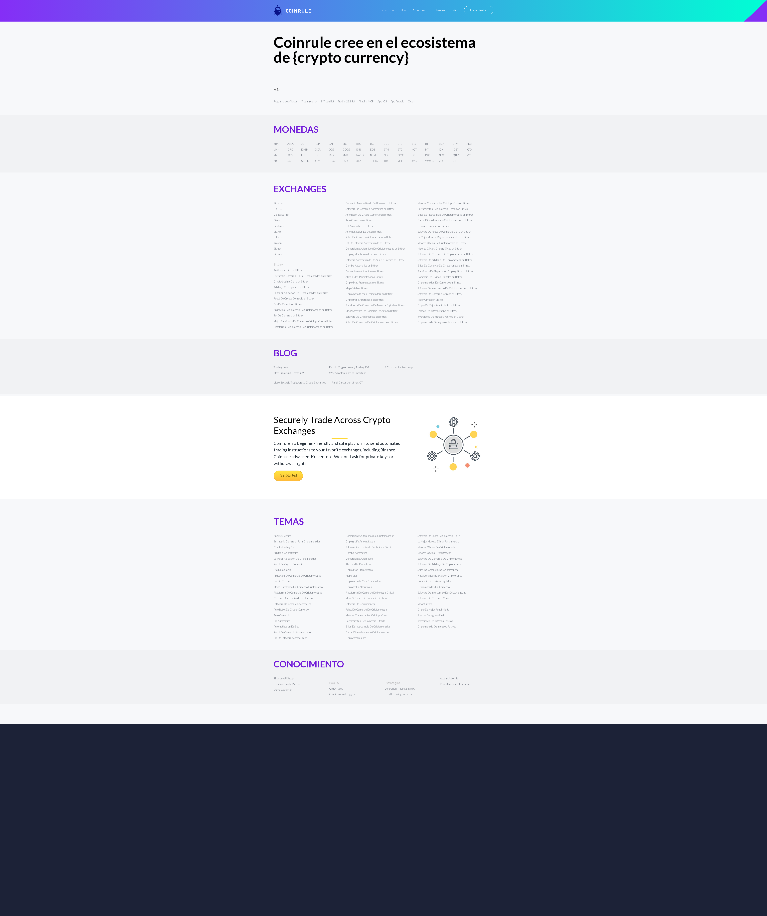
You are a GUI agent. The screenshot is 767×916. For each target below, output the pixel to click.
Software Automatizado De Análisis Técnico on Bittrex (375, 260)
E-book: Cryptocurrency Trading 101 (349, 367)
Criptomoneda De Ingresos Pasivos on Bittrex (442, 322)
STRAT (332, 161)
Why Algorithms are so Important (347, 373)
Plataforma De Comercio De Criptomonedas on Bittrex (303, 326)
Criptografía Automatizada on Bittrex (366, 254)
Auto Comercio (282, 615)
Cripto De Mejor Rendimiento (433, 609)
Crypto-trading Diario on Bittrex (291, 281)
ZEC (441, 161)
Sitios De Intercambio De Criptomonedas (368, 626)
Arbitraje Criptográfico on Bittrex (291, 287)
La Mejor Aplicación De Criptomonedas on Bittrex (301, 292)
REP (317, 143)
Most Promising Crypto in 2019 (291, 373)
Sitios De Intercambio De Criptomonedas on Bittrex (445, 214)
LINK (276, 149)
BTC (358, 143)
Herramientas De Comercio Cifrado (365, 621)
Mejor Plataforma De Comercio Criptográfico (298, 587)
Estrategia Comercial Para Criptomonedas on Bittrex (303, 276)
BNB (345, 143)
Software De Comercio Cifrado (434, 598)
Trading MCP (366, 101)
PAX (427, 155)
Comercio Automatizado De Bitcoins (293, 598)
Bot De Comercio (283, 581)
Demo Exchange (282, 689)
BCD (386, 143)
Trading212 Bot (346, 101)
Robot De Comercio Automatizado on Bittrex (369, 237)
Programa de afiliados (286, 101)
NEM (373, 155)
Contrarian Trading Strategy (399, 688)
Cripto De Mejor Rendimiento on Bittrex (438, 305)
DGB (331, 149)
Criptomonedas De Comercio (433, 587)
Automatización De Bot (286, 626)
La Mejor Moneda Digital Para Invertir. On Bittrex (444, 237)
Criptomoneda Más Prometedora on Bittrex (369, 293)
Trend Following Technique (398, 694)
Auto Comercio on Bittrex (359, 220)
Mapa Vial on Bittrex (357, 288)
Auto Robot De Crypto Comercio (291, 609)
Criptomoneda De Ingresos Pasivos (436, 626)
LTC (317, 155)
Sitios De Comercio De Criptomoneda (438, 569)
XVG (414, 161)
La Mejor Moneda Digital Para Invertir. (438, 541)
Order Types (336, 688)
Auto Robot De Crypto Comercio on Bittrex (368, 214)
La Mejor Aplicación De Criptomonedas (295, 558)
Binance (278, 203)
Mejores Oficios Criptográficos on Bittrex (439, 248)
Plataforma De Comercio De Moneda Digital (370, 592)
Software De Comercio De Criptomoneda (439, 558)
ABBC (290, 143)
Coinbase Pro (281, 214)
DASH (304, 149)
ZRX (276, 143)
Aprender (418, 10)
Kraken (278, 243)
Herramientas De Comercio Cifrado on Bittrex (442, 208)
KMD (276, 155)
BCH (373, 143)
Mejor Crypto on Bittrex (430, 299)
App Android (397, 101)
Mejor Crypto (424, 604)
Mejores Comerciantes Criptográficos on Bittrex (443, 203)
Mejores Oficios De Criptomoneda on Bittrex (441, 243)
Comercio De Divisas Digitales (434, 581)
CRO (290, 149)
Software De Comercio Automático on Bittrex (370, 208)
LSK (303, 155)
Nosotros (388, 10)
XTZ (358, 161)
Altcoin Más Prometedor (359, 564)
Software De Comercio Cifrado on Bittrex (439, 293)
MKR (331, 155)
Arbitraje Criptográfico (286, 552)
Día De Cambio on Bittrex (288, 304)
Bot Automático (282, 621)
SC (289, 161)
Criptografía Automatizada (360, 541)
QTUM (456, 155)
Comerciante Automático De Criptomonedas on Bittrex (375, 248)
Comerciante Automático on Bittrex (365, 271)
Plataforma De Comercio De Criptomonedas (298, 592)
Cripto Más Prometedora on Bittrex (365, 282)
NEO (386, 155)
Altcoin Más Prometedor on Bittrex (364, 277)
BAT (331, 143)
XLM (317, 161)
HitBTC (278, 208)
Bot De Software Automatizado (290, 637)
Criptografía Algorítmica (359, 587)
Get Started (288, 475)
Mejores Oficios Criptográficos (434, 552)
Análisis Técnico (282, 535)
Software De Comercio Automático (292, 604)
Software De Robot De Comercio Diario (438, 535)
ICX (441, 149)
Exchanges (438, 10)
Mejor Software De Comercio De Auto (366, 598)
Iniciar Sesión (478, 10)
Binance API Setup (283, 678)
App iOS (382, 101)
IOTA (469, 149)
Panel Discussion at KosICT (347, 382)
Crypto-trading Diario (285, 547)
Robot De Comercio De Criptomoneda (366, 609)
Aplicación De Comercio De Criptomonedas (297, 575)
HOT (414, 149)
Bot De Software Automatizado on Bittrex (368, 243)
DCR (318, 149)
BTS (413, 143)
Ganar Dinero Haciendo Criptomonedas (367, 632)
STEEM (305, 161)
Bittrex (277, 231)
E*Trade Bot (327, 101)
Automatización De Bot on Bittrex (364, 231)
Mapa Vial (351, 575)
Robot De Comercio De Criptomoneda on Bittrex (372, 322)
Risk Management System (454, 684)
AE (302, 143)
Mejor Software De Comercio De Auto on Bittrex (371, 310)
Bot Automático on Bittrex (359, 226)
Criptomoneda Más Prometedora (364, 581)
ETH (386, 149)
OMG (401, 155)
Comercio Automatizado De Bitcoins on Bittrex (371, 203)
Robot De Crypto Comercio (288, 564)
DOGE (346, 149)
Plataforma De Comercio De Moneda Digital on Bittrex (375, 305)
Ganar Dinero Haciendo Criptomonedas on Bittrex (444, 220)
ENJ (358, 149)
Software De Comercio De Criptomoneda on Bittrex (445, 254)
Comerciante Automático (359, 558)
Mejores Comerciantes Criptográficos (366, 615)
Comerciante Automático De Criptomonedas (370, 535)
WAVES (429, 161)
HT (426, 149)
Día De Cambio (282, 569)
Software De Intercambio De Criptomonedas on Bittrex (447, 288)
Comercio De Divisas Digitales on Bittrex (439, 277)
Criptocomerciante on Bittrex (433, 226)
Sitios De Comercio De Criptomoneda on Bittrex (443, 265)
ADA (469, 143)
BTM (455, 143)
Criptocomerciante (356, 637)
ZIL (454, 161)
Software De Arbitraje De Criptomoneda (439, 564)
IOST (455, 149)
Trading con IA (309, 101)
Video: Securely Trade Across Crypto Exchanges (300, 382)
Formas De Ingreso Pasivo (431, 615)
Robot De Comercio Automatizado (292, 632)
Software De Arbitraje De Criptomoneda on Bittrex (444, 260)
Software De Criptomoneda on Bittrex (366, 316)
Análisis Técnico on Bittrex (288, 270)
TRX (386, 161)
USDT (346, 161)
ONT (414, 155)
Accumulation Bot (449, 678)
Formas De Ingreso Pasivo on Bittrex (437, 310)
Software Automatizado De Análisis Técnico (369, 547)
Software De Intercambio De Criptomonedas (441, 592)
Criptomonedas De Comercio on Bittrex (439, 282)
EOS (372, 149)
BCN (441, 143)
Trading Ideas (281, 367)
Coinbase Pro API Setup (286, 684)
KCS (289, 155)
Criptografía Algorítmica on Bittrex (365, 299)
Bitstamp (279, 226)
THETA (374, 161)
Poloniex (278, 237)
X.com (411, 101)
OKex (277, 220)
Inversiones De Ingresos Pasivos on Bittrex (440, 316)
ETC (400, 149)
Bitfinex (278, 254)
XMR (345, 155)
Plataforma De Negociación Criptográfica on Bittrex (445, 271)
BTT (427, 143)
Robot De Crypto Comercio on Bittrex (294, 298)
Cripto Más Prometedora (359, 569)
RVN (469, 155)
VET (400, 161)
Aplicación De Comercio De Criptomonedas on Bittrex (303, 309)
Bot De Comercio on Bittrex (288, 315)
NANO (360, 155)
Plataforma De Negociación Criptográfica (439, 575)
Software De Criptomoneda (361, 604)
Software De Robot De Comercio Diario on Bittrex (444, 231)
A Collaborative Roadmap (398, 367)
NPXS (442, 155)
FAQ (455, 10)
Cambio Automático (356, 552)
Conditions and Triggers (342, 694)
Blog (403, 10)
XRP (276, 161)
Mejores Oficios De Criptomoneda (436, 547)
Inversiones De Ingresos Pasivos (435, 621)
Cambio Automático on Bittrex (362, 265)
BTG (400, 143)
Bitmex (277, 248)
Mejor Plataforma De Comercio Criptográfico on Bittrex (304, 321)
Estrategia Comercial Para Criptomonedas (297, 541)
